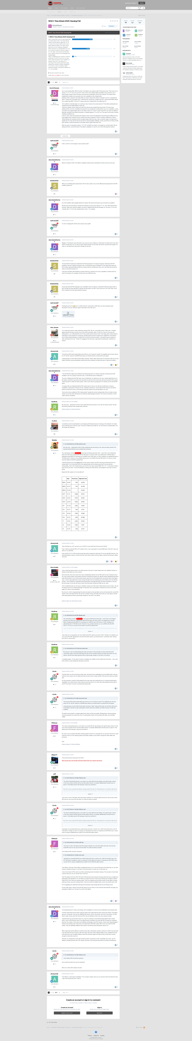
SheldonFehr (54, 180)
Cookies (102, 1035)
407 (55, 174)
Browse (50, 8)
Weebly (54, 440)
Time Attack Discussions (68, 27)
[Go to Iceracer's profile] (124, 35)
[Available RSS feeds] (144, 1028)
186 (55, 580)
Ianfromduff (54, 140)
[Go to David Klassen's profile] (50, 26)
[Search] (143, 8)
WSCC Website (64, 8)
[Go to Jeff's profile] (54, 779)
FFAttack (54, 723)
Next (56, 82)
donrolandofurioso (54, 160)
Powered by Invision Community (96, 1038)
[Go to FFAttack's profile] (54, 728)
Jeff (54, 774)
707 (55, 684)
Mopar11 (54, 755)
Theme (89, 1035)
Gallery (72, 8)
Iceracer (128, 34)
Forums (59, 11)
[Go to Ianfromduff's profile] (54, 146)
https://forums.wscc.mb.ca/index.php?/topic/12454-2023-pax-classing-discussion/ (82, 760)
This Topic (139, 8)
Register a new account (66, 1013)
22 (55, 414)
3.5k (55, 787)
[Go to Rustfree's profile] (54, 407)
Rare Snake (54, 567)
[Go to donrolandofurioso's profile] (54, 166)
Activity (56, 8)
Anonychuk (54, 351)
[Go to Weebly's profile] (54, 445)
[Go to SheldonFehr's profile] (54, 186)
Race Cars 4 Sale (80, 8)
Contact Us (96, 1035)
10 (55, 364)
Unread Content (51, 11)
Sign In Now (99, 1013)
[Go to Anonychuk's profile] (54, 356)
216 (55, 153)
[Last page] (59, 82)
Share (104, 26)
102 (55, 340)
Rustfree (54, 401)
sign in (53, 75)
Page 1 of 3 (65, 82)
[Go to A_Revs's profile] (54, 426)
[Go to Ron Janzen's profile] (54, 332)
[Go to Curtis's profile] (54, 676)
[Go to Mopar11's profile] (54, 760)
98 (55, 736)
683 (55, 453)
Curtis (54, 671)
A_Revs (54, 421)
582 (55, 103)
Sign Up (142, 3)
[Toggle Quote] (64, 444)
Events (65, 11)
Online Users (73, 11)
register (58, 75)
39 (55, 768)
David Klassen (58, 25)
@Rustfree (78, 453)
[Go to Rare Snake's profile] (54, 572)
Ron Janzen (54, 327)
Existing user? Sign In (130, 3)
